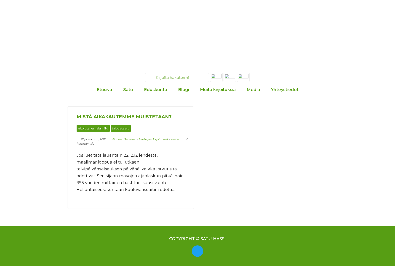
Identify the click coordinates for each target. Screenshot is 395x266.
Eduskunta (155, 89)
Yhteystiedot (285, 89)
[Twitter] (197, 251)
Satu (128, 89)
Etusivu (104, 89)
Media (253, 89)
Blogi (183, 89)
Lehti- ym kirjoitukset (153, 139)
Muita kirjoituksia (218, 89)
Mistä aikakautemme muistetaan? (124, 116)
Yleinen (175, 139)
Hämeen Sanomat (123, 139)
